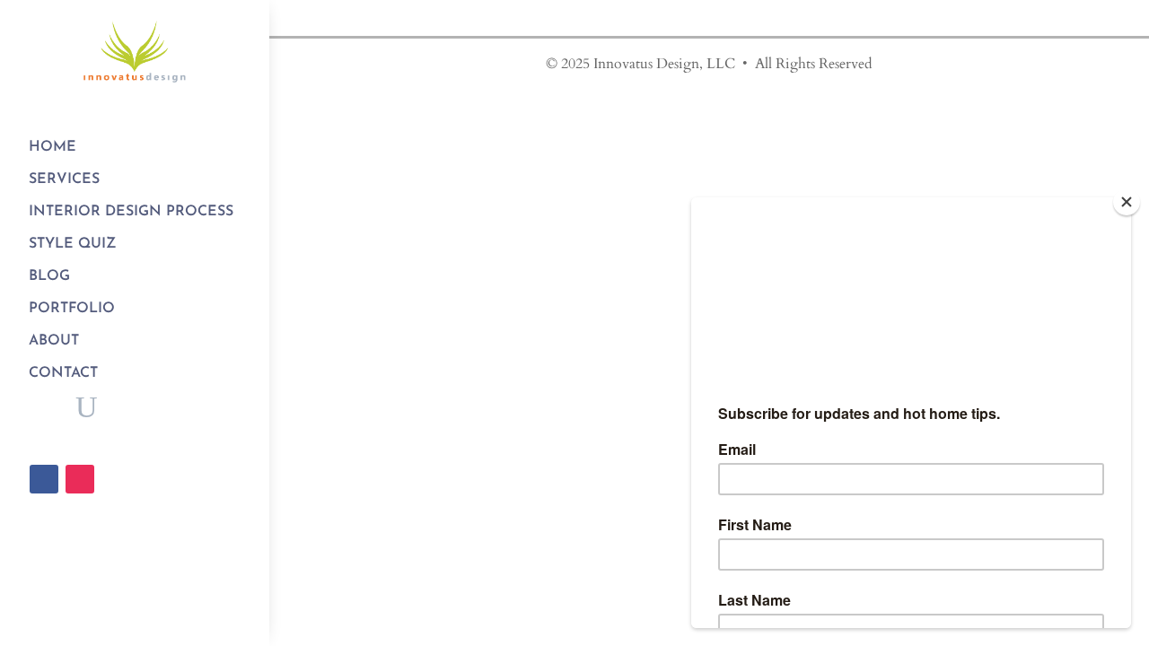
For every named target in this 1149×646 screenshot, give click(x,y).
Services (64, 179)
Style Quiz (72, 244)
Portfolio (72, 308)
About (54, 341)
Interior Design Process (131, 212)
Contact (63, 373)
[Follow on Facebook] (44, 479)
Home (52, 147)
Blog (49, 276)
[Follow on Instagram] (80, 479)
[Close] (1126, 201)
